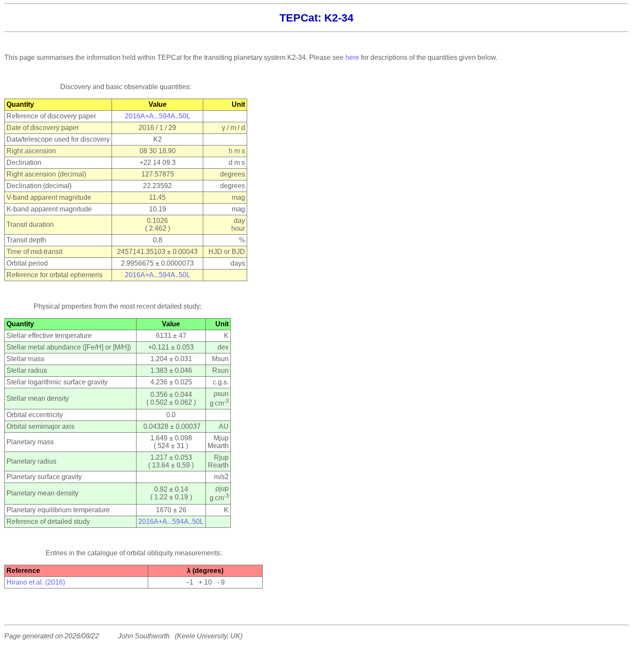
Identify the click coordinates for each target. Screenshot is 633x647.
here (352, 57)
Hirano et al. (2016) (35, 582)
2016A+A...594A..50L (157, 116)
